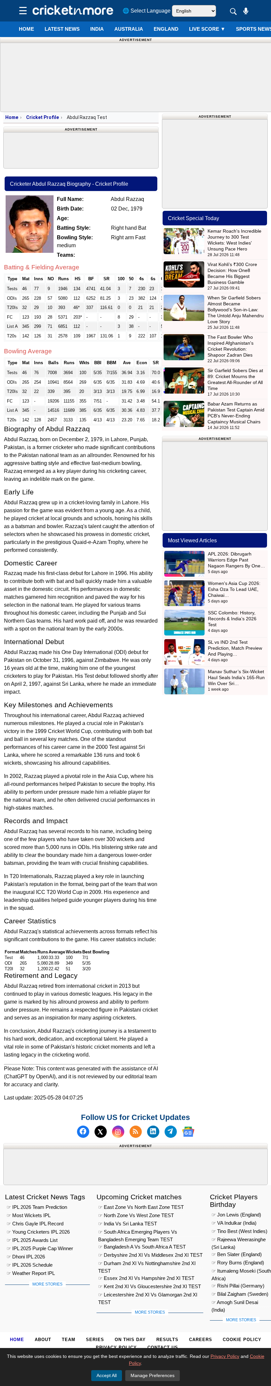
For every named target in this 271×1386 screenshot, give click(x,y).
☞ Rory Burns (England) (238, 1262)
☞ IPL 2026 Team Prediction (37, 1207)
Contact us (162, 1347)
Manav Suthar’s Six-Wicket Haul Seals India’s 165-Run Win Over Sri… (236, 677)
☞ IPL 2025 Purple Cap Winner (40, 1248)
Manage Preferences (152, 1375)
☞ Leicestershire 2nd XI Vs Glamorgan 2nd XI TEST (147, 1295)
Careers (200, 1339)
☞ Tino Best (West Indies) (239, 1231)
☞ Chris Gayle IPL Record (35, 1223)
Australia (128, 29)
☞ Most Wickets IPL (29, 1215)
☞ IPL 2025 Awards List (32, 1240)
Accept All (107, 1375)
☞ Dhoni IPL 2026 (26, 1256)
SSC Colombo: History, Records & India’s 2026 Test (232, 618)
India (97, 29)
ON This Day (130, 1339)
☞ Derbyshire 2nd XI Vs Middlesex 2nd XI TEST (150, 1255)
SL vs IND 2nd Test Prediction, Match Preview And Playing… (235, 648)
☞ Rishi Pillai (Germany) (238, 1286)
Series (95, 1339)
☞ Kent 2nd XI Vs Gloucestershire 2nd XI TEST (149, 1286)
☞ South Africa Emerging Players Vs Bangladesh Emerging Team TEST (137, 1233)
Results (167, 1339)
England (166, 29)
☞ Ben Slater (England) (237, 1254)
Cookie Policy (242, 1339)
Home (26, 29)
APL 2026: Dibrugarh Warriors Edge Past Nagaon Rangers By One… (236, 559)
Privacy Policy (116, 1347)
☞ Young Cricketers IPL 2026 (38, 1232)
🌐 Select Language (147, 11)
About (43, 1339)
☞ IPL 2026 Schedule (30, 1265)
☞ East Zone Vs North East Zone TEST (141, 1207)
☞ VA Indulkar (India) (234, 1223)
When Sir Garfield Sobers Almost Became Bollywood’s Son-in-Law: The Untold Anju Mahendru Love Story (236, 309)
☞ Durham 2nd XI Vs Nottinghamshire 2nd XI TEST (147, 1264)
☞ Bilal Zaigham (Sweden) (240, 1294)
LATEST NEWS (62, 29)
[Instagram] (118, 1132)
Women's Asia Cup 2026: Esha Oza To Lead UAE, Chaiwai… (234, 589)
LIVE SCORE (207, 29)
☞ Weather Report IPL (31, 1273)
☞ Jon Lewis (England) (236, 1214)
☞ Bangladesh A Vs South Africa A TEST (142, 1247)
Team (68, 1339)
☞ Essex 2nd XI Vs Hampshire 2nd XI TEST (146, 1278)
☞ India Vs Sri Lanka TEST (127, 1223)
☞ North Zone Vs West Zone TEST (136, 1215)
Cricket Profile (42, 117)
